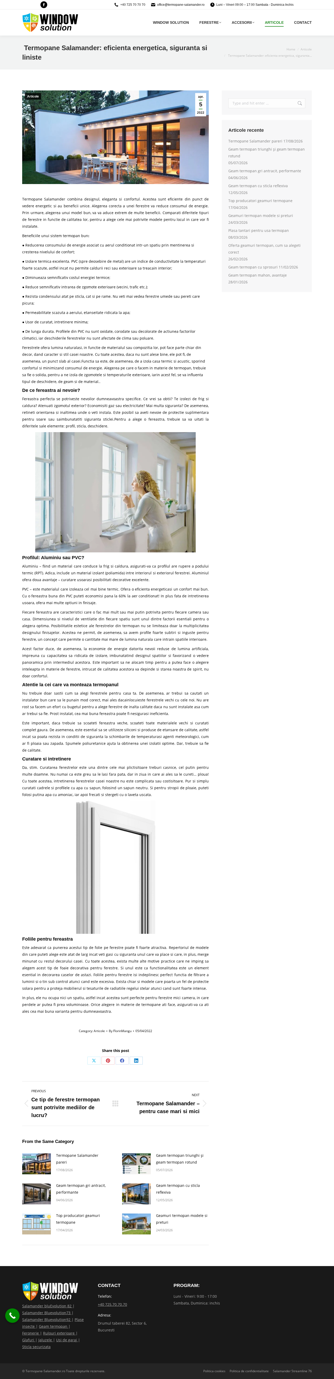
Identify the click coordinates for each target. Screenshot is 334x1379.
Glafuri (28, 1339)
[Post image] (36, 1163)
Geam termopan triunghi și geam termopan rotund (180, 1159)
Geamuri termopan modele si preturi (181, 1219)
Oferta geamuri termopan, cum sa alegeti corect (264, 249)
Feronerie (31, 1333)
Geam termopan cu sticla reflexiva (178, 1189)
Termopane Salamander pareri (77, 1159)
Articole (33, 96)
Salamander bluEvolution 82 (47, 1305)
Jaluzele (45, 1339)
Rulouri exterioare (59, 1333)
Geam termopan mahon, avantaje (257, 275)
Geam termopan (53, 1326)
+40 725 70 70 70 (132, 5)
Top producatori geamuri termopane (78, 1219)
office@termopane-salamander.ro (181, 5)
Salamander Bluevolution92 (46, 1319)
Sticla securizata (36, 1346)
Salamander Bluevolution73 (46, 1312)
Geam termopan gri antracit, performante (81, 1189)
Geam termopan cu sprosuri (253, 267)
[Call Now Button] (12, 1315)
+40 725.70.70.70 (112, 1304)
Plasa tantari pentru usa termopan (258, 230)
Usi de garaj (67, 1339)
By (120, 1031)
